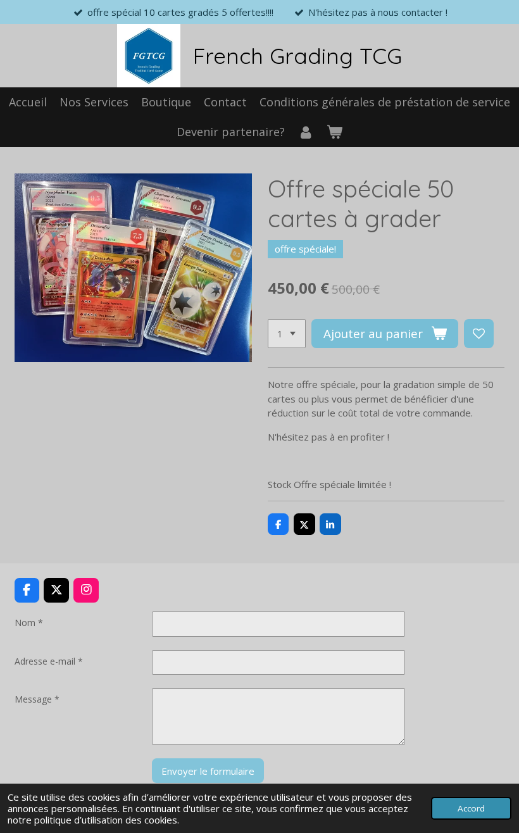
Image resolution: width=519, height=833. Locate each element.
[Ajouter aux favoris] (479, 334)
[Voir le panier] (334, 132)
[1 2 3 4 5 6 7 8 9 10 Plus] (287, 334)
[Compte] (305, 132)
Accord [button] (471, 808)
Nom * (29, 623)
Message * (37, 699)
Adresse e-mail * (49, 661)
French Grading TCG (297, 56)
